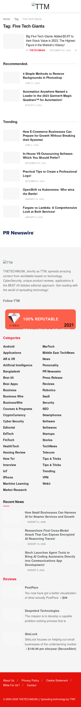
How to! (9, 458)
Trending (49, 471)
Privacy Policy (30, 680)
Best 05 (8, 377)
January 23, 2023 (34, 199)
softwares (50, 427)
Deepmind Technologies (42, 611)
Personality (51, 365)
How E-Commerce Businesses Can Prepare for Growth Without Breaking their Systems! (49, 135)
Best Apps (10, 384)
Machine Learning (16, 483)
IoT (5, 471)
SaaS (46, 396)
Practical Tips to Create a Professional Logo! (50, 173)
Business (9, 390)
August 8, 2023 (33, 105)
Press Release (53, 377)
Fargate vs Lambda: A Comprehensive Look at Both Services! (50, 209)
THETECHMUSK (37, 50)
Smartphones (52, 415)
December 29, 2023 (60, 50)
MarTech (49, 346)
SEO (46, 409)
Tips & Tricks (52, 458)
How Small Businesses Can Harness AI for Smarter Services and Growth (50, 514)
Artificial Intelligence (17, 365)
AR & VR (9, 359)
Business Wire (13, 396)
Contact (31, 685)
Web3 (46, 483)
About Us (8, 680)
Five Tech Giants (32, 19)
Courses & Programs (17, 409)
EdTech (8, 434)
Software (49, 421)
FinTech (8, 440)
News (46, 359)
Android (9, 346)
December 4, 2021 (35, 181)
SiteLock (31, 634)
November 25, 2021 (36, 163)
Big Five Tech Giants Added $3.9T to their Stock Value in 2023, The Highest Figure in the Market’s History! (50, 40)
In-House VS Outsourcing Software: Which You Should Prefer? (48, 155)
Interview (9, 465)
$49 (64, 597)
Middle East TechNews (59, 352)
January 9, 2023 (34, 217)
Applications (12, 352)
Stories (48, 440)
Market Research (15, 490)
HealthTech (11, 446)
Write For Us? (11, 685)
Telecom (48, 452)
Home (6, 19)
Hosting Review (14, 452)
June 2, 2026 (32, 145)
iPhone (8, 477)
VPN (45, 477)
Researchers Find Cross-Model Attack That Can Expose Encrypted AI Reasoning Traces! (50, 534)
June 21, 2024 (32, 83)
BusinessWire (13, 402)
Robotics (49, 390)
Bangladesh (11, 371)
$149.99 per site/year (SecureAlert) (52, 649)
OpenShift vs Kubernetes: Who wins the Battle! (48, 191)
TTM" (72, 699)
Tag (16, 19)
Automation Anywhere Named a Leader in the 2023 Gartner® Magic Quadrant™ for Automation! (47, 95)
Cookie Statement (57, 680)
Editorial (9, 427)
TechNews (50, 446)
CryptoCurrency (14, 415)
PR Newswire (52, 371)
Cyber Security (13, 421)
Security (48, 402)
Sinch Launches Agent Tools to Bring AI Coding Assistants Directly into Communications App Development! (50, 558)
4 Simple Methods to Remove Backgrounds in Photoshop (43, 75)
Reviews (48, 384)
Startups (49, 434)
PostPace (31, 587)
